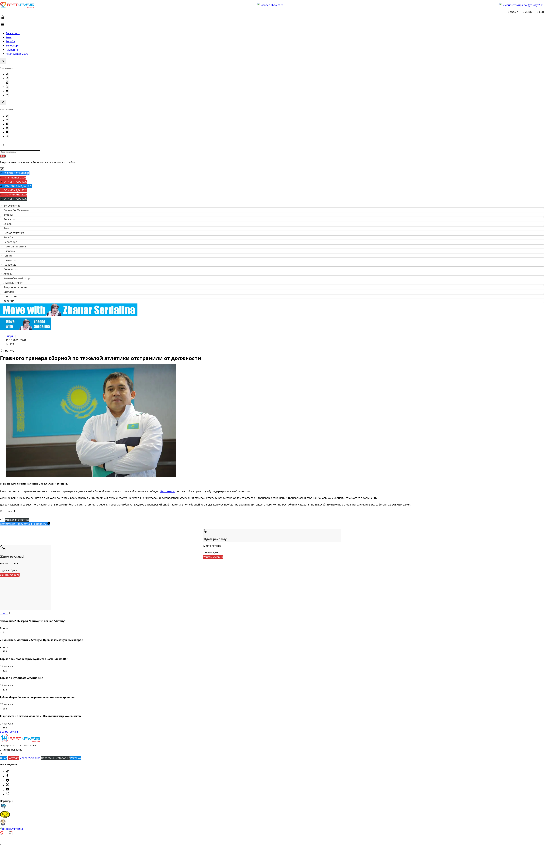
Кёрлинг (9, 301)
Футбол (8, 214)
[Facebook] (7, 79)
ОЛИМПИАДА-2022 (15, 198)
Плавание (10, 251)
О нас (3, 758)
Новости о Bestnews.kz (55, 758)
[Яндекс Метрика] (11, 828)
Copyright (13, 758)
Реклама (75, 758)
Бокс (6, 228)
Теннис (8, 255)
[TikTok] (7, 74)
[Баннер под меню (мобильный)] (25, 329)
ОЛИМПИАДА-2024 (15, 190)
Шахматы (10, 260)
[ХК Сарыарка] (5, 817)
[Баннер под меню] (69, 315)
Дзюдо (8, 223)
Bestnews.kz (167, 491)
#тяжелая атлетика (17, 519)
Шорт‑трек (10, 296)
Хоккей (8, 273)
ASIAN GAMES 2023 (15, 194)
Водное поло (12, 269)
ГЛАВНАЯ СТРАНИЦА (16, 173)
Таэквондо (10, 264)
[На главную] (2, 18)
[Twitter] (7, 87)
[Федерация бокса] (3, 824)
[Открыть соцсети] (3, 61)
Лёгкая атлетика (14, 233)
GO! (3, 156)
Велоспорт (10, 242)
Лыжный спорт (13, 282)
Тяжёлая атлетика (15, 246)
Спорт (9, 336)
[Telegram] (7, 83)
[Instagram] (7, 95)
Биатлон (9, 291)
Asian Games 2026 (15, 177)
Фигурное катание (15, 287)
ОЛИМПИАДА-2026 (15, 181)
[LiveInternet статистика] (6, 839)
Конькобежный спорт (17, 278)
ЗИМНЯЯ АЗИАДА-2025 (18, 186)
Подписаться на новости (23, 523)
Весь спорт (10, 219)
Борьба (8, 237)
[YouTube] (7, 91)
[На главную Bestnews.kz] (20, 741)
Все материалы (9, 731)
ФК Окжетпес (12, 205)
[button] (3, 24)
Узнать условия (213, 557)
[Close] (2, 169)
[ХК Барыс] (3, 809)
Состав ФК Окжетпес (16, 210)
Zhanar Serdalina (30, 758)
